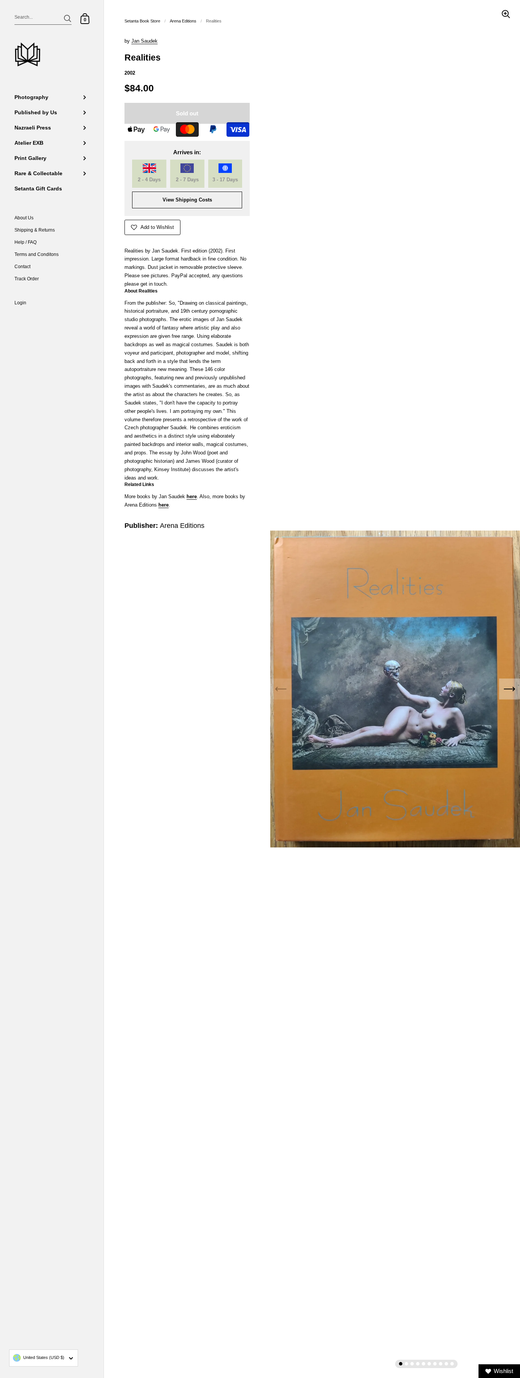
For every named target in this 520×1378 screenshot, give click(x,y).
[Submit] (68, 18)
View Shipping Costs (187, 200)
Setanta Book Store (142, 21)
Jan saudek (144, 41)
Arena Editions (183, 21)
